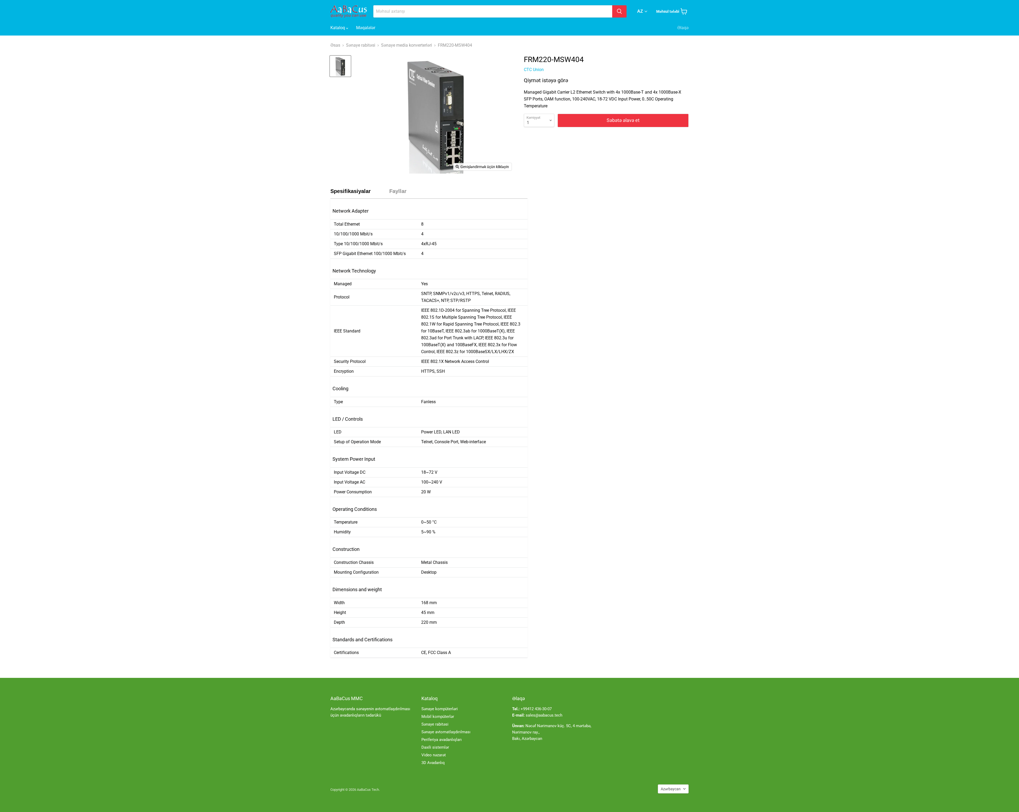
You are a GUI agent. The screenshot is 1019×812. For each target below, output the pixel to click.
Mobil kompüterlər (437, 716)
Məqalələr (365, 27)
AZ (640, 11)
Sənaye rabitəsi (434, 724)
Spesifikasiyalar (350, 191)
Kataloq (338, 27)
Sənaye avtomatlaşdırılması (445, 732)
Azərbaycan (671, 789)
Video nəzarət (433, 755)
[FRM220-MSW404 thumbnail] (340, 66)
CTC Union (534, 69)
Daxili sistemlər (435, 747)
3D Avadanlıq (433, 762)
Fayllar (398, 191)
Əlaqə (683, 27)
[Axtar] (619, 11)
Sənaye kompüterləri (439, 708)
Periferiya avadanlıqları (441, 739)
